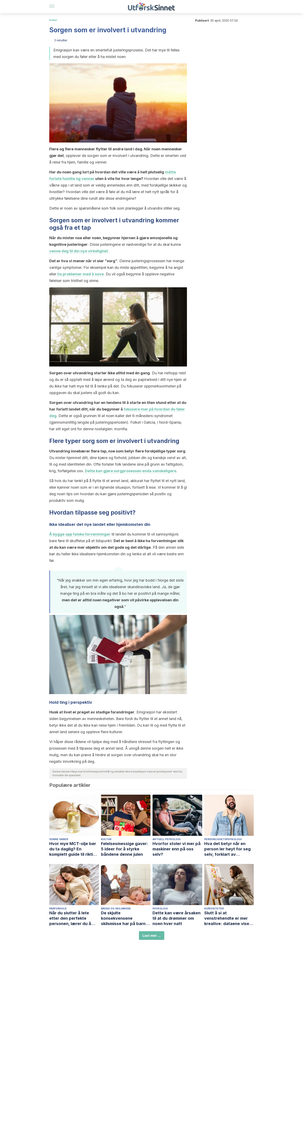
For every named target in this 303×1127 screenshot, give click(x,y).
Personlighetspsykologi (223, 839)
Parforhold (58, 908)
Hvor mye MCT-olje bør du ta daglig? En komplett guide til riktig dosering (72, 849)
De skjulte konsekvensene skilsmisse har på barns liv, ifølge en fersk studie (125, 918)
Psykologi (160, 908)
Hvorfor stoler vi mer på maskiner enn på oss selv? (177, 849)
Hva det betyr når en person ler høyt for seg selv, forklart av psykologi (227, 849)
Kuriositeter (214, 908)
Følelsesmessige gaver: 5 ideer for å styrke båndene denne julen (124, 849)
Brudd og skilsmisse (116, 908)
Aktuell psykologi (167, 839)
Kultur (53, 20)
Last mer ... (151, 935)
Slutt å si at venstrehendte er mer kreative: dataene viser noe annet (227, 918)
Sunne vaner (58, 839)
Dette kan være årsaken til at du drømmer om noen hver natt (177, 918)
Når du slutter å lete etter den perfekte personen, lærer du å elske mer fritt (70, 918)
